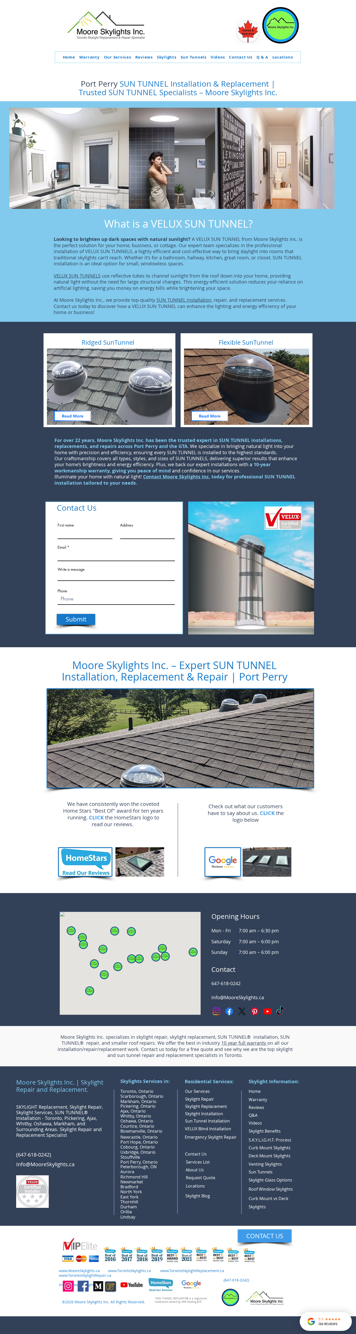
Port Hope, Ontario (139, 1142)
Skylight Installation (204, 1114)
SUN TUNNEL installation (183, 300)
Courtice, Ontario (137, 1126)
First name (66, 525)
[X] (242, 1011)
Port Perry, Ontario (139, 1162)
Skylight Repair (199, 1099)
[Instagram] (216, 1011)
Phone (62, 591)
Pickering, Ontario (138, 1106)
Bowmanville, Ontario (141, 1131)
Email (62, 547)
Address (126, 525)
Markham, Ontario (138, 1101)
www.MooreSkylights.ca (79, 1270)
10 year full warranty (244, 1043)
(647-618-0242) (34, 1154)
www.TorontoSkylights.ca (129, 1270)
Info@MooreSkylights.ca (237, 997)
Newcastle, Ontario (139, 1137)
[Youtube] (267, 1011)
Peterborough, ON (138, 1167)
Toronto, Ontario (137, 1091)
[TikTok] (280, 1011)
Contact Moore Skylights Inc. (176, 476)
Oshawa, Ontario (136, 1121)
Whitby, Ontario (135, 1116)
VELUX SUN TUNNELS (77, 276)
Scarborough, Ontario (141, 1096)
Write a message (71, 569)
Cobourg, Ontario (137, 1147)
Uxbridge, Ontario (138, 1152)
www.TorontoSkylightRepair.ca (85, 1275)
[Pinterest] (255, 1011)
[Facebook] (229, 1011)
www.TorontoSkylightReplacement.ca (192, 1270)
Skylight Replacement (206, 1106)
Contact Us (196, 1154)
